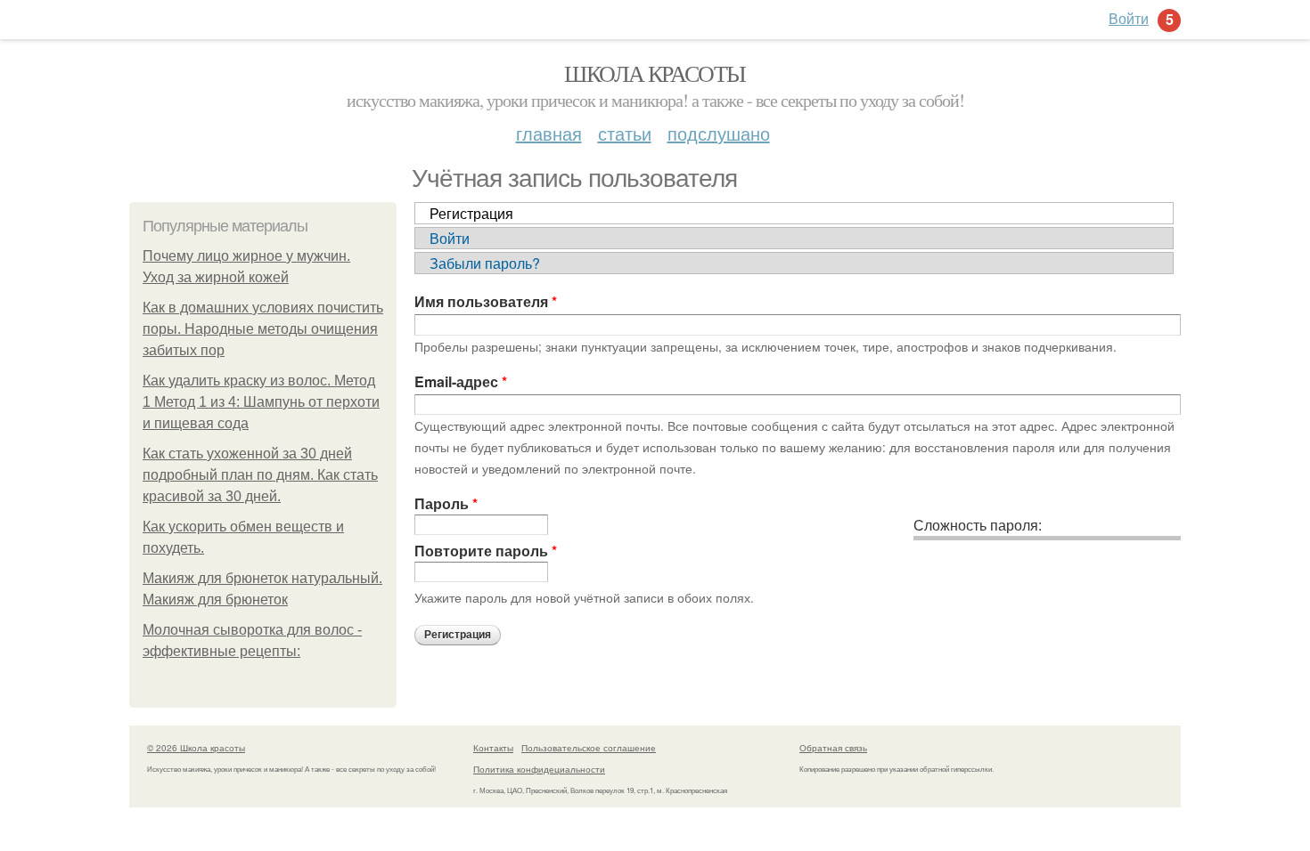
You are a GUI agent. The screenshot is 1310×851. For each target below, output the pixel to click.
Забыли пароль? (485, 263)
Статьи (624, 133)
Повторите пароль (485, 550)
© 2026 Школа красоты (196, 748)
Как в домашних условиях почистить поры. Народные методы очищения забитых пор (263, 329)
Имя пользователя (485, 301)
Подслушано (718, 133)
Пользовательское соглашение (588, 748)
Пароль (446, 503)
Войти (450, 238)
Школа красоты (654, 73)
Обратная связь (833, 748)
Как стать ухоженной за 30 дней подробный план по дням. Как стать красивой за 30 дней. (260, 475)
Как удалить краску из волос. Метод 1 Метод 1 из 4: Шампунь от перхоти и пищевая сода (261, 402)
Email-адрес (460, 381)
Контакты (493, 748)
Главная (549, 133)
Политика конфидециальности (539, 769)
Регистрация (471, 213)
